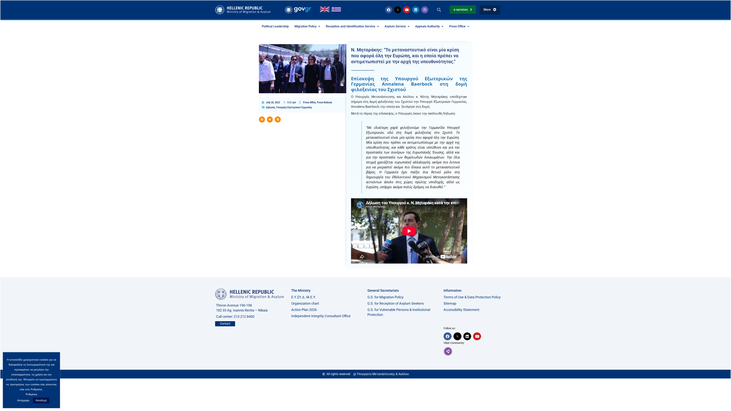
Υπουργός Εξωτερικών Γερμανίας (294, 107)
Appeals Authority (427, 26)
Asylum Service (395, 26)
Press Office (457, 26)
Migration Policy (305, 26)
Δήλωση (270, 107)
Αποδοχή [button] (41, 400)
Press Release (324, 102)
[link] (480, 351)
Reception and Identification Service (350, 26)
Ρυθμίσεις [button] (31, 394)
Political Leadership (275, 26)
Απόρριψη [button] (23, 400)
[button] (439, 10)
